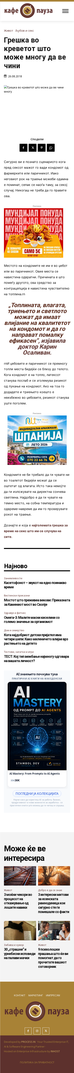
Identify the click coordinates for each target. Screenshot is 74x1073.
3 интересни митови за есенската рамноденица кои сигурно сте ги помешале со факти (53, 903)
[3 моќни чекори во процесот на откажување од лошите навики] (20, 876)
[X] (33, 148)
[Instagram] (37, 1031)
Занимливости (13, 578)
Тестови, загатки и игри (19, 652)
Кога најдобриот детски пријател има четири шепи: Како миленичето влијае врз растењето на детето (36, 639)
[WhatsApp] (51, 148)
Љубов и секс (24, 30)
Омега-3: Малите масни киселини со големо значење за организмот (32, 619)
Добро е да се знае (50, 890)
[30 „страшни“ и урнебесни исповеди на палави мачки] (20, 930)
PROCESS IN (28, 1042)
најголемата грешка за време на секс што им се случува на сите (36, 531)
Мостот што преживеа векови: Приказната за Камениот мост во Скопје (37, 602)
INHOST (55, 1051)
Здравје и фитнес (15, 613)
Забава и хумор (14, 945)
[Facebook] (23, 148)
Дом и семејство (14, 630)
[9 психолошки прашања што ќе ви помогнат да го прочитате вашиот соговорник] (54, 930)
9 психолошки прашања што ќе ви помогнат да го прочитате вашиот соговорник (53, 957)
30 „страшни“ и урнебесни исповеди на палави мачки (19, 953)
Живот (8, 30)
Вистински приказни (17, 595)
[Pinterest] (42, 148)
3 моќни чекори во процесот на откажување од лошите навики (18, 900)
